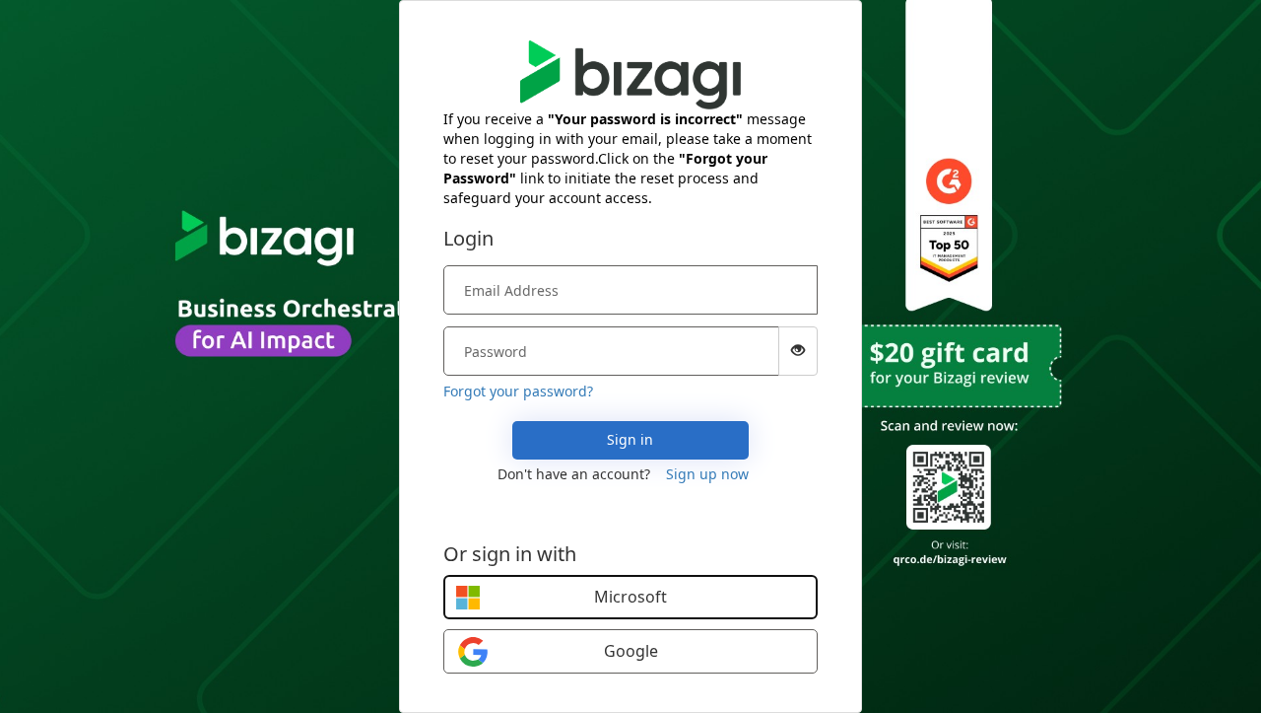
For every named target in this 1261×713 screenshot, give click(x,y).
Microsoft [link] (630, 596)
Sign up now (707, 473)
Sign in (630, 439)
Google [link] (631, 651)
